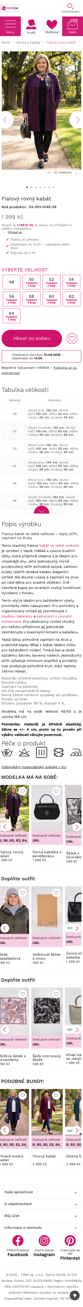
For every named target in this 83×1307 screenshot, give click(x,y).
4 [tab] (40, 187)
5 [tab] (45, 187)
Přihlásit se (15, 232)
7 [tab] (54, 187)
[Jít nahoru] (75, 1295)
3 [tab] (36, 187)
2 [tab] (31, 187)
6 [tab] (49, 187)
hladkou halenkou (17, 616)
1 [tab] (27, 187)
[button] (4, 826)
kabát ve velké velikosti (59, 545)
